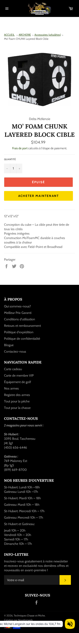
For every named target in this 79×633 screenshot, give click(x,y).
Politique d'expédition (18, 332)
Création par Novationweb (18, 620)
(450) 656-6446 (15, 447)
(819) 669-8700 (15, 470)
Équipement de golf (17, 382)
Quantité (10, 159)
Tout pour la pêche (17, 401)
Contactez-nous (15, 351)
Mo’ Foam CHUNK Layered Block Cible (26, 38)
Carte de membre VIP (19, 375)
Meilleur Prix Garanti (17, 313)
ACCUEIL (9, 34)
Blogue (9, 345)
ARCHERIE (25, 34)
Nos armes (11, 388)
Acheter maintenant (38, 196)
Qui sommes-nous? (17, 306)
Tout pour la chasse (17, 408)
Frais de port (20, 148)
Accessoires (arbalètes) (47, 34)
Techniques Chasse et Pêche (29, 615)
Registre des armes (17, 395)
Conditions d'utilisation (19, 319)
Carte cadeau (13, 369)
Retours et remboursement (22, 326)
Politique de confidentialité (22, 339)
